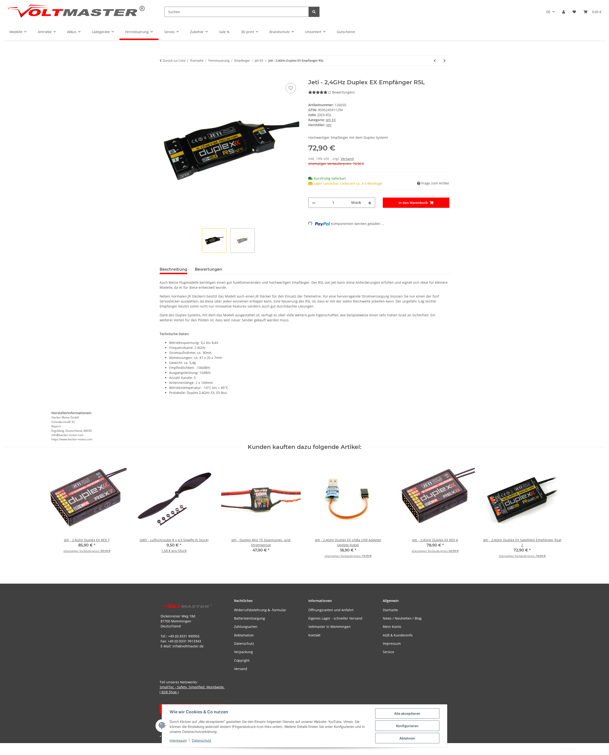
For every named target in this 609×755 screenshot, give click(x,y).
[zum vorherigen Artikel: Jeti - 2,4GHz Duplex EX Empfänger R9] (435, 60)
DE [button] (548, 12)
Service (388, 652)
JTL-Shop (584, 749)
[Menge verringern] (314, 203)
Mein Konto (392, 626)
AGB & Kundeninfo (398, 635)
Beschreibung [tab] (173, 269)
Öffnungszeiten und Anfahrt (331, 610)
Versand (347, 158)
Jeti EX (331, 120)
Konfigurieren (407, 726)
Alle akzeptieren (407, 713)
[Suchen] (314, 12)
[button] (563, 12)
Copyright (242, 660)
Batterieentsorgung (249, 618)
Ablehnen (407, 738)
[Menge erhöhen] (369, 203)
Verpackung (243, 652)
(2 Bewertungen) (341, 92)
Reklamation (244, 635)
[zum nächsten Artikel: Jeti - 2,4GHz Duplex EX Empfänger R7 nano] (444, 60)
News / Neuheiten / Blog (402, 618)
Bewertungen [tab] (208, 269)
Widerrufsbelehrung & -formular (260, 610)
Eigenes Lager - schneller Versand (335, 618)
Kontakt (314, 635)
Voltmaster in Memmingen (329, 626)
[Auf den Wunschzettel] (290, 88)
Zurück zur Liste (174, 60)
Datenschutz (201, 740)
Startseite (390, 610)
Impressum (178, 740)
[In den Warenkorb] (163, 76)
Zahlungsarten (245, 626)
